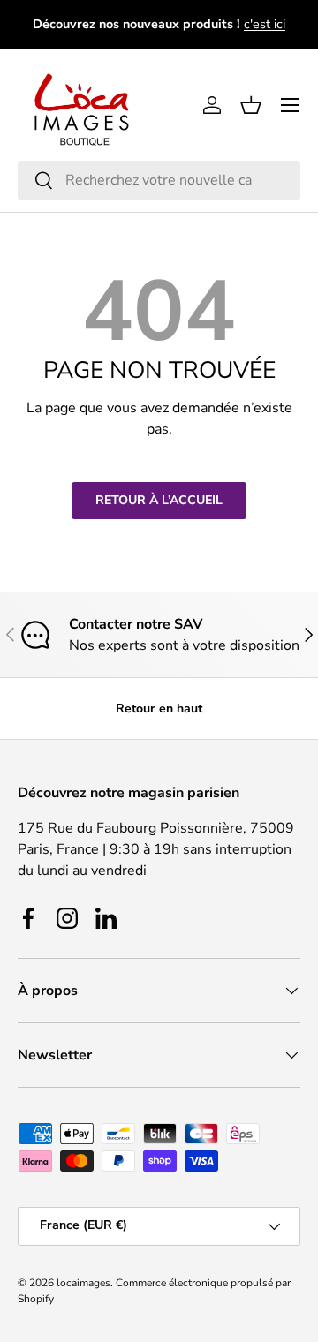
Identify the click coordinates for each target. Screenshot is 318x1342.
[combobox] (159, 180)
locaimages (83, 1283)
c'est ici (264, 24)
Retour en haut (159, 708)
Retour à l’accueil (159, 500)
